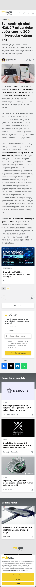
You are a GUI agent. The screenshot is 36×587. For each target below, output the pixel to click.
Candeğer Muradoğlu (10, 414)
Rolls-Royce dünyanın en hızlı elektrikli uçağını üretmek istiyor (17, 530)
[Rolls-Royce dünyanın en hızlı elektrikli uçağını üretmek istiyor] (18, 515)
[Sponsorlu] (18, 256)
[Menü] (33, 14)
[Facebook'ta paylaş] (5, 366)
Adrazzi (5, 281)
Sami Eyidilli (7, 536)
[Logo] (7, 13)
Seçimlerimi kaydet (18, 353)
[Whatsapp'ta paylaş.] (24, 366)
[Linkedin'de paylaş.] (18, 366)
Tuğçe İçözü (7, 489)
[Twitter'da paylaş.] (11, 366)
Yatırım (4, 20)
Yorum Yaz (18, 305)
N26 (4, 288)
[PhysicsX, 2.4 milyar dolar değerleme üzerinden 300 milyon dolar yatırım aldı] (18, 466)
